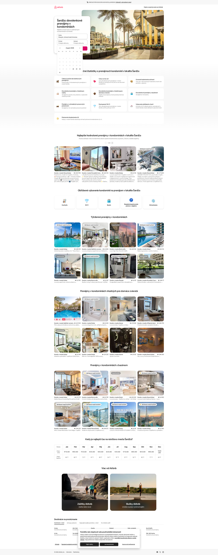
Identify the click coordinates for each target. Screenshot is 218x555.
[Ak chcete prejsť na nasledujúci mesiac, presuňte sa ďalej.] (79, 48)
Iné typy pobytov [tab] (72, 523)
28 (73, 69)
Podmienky (76, 552)
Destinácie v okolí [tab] (59, 523)
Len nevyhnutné (109, 544)
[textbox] (64, 43)
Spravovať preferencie (128, 544)
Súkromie (69, 552)
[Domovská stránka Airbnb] (58, 7)
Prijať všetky (89, 544)
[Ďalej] (112, 143)
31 (59, 72)
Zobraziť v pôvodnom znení (123, 2)
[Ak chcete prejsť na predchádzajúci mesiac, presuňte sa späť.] (60, 48)
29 (76, 69)
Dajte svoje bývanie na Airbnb (153, 7)
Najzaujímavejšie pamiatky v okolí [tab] (88, 523)
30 (80, 69)
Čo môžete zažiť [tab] (105, 523)
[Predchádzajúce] (106, 143)
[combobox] (72, 37)
